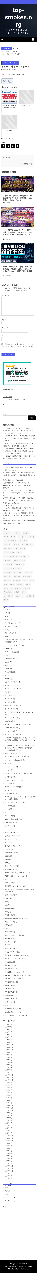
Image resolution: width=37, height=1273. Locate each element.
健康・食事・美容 (11, 853)
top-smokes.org (18, 17)
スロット (15, 544)
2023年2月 (8, 1130)
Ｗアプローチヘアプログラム (14, 1015)
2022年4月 (8, 1156)
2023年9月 (8, 1113)
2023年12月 (9, 1105)
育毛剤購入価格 (10, 982)
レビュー (7, 576)
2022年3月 (8, 1158)
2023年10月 (9, 1110)
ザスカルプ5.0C (10, 721)
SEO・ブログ (9, 633)
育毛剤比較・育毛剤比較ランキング (17, 975)
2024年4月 (8, 1095)
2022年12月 (9, 1135)
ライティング (9, 826)
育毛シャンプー (10, 948)
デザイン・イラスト (11, 767)
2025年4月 (8, 1065)
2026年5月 (8, 1032)
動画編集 (8, 856)
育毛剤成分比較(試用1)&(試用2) (13, 480)
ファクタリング (19, 560)
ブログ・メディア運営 (12, 787)
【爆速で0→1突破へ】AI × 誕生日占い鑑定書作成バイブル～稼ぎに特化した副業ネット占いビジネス (17, 198)
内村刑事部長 (25, 164)
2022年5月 (8, 1153)
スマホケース (9, 731)
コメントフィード (11, 1197)
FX (13, 537)
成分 (32, 580)
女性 (24, 580)
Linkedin (17, 146)
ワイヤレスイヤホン (11, 846)
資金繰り (19, 596)
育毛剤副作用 (9, 965)
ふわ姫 (30, 537)
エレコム (23, 540)
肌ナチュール (16, 588)
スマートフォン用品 (11, 734)
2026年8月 (8, 1024)
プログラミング (10, 793)
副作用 (17, 576)
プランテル (8, 790)
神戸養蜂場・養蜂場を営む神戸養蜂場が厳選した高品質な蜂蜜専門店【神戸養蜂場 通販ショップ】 (19, 475)
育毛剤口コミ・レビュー (13, 972)
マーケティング (10, 822)
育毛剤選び (8, 989)
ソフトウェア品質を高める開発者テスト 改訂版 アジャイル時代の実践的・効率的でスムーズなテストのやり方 (20, 748)
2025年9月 (8, 1052)
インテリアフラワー (11, 682)
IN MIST (7, 619)
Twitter (8, 146)
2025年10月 (9, 1050)
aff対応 (7, 609)
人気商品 (8, 849)
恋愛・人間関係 (10, 883)
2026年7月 (8, 1027)
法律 (6, 905)
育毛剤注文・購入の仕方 (13, 979)
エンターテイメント (11, 689)
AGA (6, 613)
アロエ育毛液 (9, 672)
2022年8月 (8, 1146)
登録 (6, 1187)
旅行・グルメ (9, 895)
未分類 (7, 902)
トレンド (6, 138)
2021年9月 (8, 1173)
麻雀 (6, 600)
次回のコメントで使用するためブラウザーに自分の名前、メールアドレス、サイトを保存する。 (17, 346)
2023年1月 (8, 1133)
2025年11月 (9, 1047)
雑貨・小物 (8, 1002)
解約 (24, 592)
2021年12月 (9, 1166)
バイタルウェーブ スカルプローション (16, 556)
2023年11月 (9, 1108)
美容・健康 (8, 938)
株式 (12, 584)
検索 (4, 414)
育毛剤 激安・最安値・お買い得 (15, 955)
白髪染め (8, 925)
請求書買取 (8, 596)
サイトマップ (7, 505)
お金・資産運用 (10, 658)
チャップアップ (28, 544)
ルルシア (29, 572)
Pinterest (13, 146)
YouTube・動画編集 (11, 652)
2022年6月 (8, 1151)
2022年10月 (9, 1141)
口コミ (7, 580)
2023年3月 (8, 1128)
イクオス (8, 675)
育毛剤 (26, 588)
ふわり (21, 537)
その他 (7, 662)
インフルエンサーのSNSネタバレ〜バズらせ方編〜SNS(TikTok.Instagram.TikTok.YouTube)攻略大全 (19, 492)
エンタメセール (10, 685)
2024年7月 (8, 1088)
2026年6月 (8, 1029)
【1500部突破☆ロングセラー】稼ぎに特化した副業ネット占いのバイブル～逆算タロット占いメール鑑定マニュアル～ (19, 430)
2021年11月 (9, 1168)
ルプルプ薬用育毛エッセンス (13, 572)
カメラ (7, 692)
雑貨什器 (8, 1005)
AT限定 (8, 158)
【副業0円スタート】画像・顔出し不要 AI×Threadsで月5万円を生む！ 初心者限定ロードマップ (19, 485)
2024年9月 (8, 1083)
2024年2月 (8, 1100)
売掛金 (16, 580)
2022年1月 (8, 1163)
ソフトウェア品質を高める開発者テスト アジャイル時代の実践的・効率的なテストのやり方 (20, 740)
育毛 (6, 945)
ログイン (8, 1191)
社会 (6, 928)
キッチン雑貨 (9, 702)
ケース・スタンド (11, 718)
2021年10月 (9, 1171)
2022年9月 (8, 1143)
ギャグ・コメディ (11, 709)
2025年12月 (9, 1045)
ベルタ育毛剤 (9, 806)
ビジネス (8, 777)
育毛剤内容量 (9, 962)
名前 (3, 320)
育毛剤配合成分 (10, 992)
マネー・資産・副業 (11, 819)
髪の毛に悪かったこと (12, 1009)
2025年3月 (8, 1067)
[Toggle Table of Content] (9, 81)
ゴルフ (7, 544)
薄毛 (16, 592)
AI (5, 616)
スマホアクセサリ (11, 728)
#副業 (17, 533)
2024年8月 (8, 1085)
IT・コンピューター (11, 623)
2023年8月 (8, 1115)
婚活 (6, 863)
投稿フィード (9, 1194)
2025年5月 (8, 1062)
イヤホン (8, 679)
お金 (6, 655)
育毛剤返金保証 (10, 985)
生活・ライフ (9, 922)
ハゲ (19, 552)
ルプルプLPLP (10, 839)
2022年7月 (8, 1148)
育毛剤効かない (10, 969)
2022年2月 (8, 1161)
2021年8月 (8, 1176)
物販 (6, 912)
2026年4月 (8, 1034)
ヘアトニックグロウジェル (12, 568)
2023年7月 (8, 1118)
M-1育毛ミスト (10, 626)
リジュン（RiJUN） (11, 836)
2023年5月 (8, 1123)
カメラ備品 (8, 695)
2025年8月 (8, 1055)
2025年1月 (8, 1072)
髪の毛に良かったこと (12, 1012)
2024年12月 (9, 1075)
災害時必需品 (9, 908)
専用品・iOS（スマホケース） (15, 876)
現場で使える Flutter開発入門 (15, 918)
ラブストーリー (10, 832)
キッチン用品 (9, 699)
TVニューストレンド (10, 63)
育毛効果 (8, 592)
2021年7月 (8, 1179)
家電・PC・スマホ (11, 869)
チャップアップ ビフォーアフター (16, 757)
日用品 (7, 898)
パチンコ (7, 560)
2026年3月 (8, 1037)
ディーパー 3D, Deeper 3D (13, 760)
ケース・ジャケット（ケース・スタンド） (19, 712)
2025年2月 (8, 1070)
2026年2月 (8, 1039)
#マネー (7, 533)
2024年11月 (9, 1077)
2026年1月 (8, 1042)
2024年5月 (8, 1093)
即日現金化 (27, 576)
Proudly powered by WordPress (16, 1266)
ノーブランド (9, 552)
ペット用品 (8, 809)
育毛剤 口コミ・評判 (12, 952)
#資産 (26, 533)
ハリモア (8, 770)
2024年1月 (8, 1103)
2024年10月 (9, 1080)
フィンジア (8, 564)
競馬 (6, 588)
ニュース (11, 138)
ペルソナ (8, 812)
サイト (3, 336)
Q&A (6, 630)
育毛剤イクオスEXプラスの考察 (15, 958)
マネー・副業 (9, 816)
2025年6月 (8, 1060)
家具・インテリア (11, 866)
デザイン (8, 763)
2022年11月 (9, 1138)
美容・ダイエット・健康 (13, 935)
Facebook (3, 146)
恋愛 (6, 879)
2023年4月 (8, 1125)
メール (4, 328)
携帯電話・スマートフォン (14, 886)
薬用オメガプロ (10, 999)
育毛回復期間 (9, 995)
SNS (6, 636)
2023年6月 (8, 1120)
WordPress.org (10, 1201)
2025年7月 (8, 1057)
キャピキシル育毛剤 (11, 705)
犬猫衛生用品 (9, 915)
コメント (5, 295)
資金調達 (30, 596)
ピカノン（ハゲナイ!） (12, 780)
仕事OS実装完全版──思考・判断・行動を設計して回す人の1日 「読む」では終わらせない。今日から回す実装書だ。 (19, 451)
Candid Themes (23, 1269)
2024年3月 (8, 1098)
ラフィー (8, 829)
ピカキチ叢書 (7, 397)
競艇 (28, 584)
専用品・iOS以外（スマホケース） (16, 873)
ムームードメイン (9, 389)
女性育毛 (8, 859)
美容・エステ (9, 932)
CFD (6, 537)
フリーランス (19, 564)
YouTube (7, 648)
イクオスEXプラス (10, 540)
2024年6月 (8, 1090)
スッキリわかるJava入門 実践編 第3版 (18, 724)
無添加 (20, 584)
